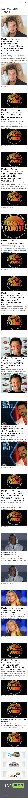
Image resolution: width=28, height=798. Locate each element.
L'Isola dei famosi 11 (8, 86)
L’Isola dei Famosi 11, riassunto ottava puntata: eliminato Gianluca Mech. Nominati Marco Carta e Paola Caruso (12, 114)
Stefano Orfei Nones (6, 439)
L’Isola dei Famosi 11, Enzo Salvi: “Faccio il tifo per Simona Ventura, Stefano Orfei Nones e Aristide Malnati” (13, 363)
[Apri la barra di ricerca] (20, 3)
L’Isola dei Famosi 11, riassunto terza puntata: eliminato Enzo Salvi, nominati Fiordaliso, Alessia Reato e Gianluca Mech (13, 665)
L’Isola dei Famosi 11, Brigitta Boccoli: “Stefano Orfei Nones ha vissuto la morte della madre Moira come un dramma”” (12, 431)
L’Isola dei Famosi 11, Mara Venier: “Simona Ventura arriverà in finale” (13, 610)
